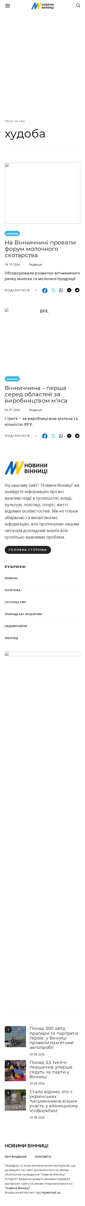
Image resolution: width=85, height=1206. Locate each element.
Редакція (35, 264)
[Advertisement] (42, 65)
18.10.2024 (12, 264)
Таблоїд (11, 638)
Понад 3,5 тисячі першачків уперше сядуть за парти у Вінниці (51, 1069)
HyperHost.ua (51, 1192)
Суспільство (15, 602)
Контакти (43, 1157)
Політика (12, 590)
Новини (12, 233)
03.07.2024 (12, 409)
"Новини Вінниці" (17, 1188)
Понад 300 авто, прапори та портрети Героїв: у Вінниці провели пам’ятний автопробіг (54, 1038)
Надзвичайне (16, 626)
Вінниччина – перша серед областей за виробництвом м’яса (36, 394)
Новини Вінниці (26, 1146)
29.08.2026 (37, 1054)
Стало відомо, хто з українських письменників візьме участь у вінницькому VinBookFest (54, 1101)
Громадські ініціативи (23, 614)
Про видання (16, 1157)
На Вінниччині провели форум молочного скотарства (40, 249)
